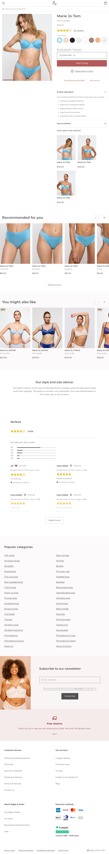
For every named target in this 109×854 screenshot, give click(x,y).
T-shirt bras (10, 587)
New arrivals (62, 555)
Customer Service (12, 750)
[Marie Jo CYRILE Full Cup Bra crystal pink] (80, 328)
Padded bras (63, 577)
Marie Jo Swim (64, 646)
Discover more (54, 284)
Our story (8, 818)
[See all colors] (104, 40)
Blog (58, 783)
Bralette (60, 582)
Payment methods (13, 771)
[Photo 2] (21, 80)
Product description (65, 92)
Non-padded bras (13, 582)
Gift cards (9, 555)
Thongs (8, 619)
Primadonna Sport (66, 641)
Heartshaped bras (65, 593)
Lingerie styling (63, 758)
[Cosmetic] (91, 40)
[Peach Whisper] (97, 40)
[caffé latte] (66, 40)
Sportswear (62, 630)
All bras (60, 561)
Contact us (9, 790)
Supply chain (63, 850)
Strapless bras (11, 603)
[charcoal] (72, 40)
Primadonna (11, 635)
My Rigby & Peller (12, 812)
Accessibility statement (46, 850)
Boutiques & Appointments (17, 825)
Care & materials (64, 124)
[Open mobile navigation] (3, 3)
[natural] (78, 40)
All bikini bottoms (13, 630)
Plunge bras (10, 598)
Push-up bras (11, 593)
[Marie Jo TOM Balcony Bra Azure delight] (87, 147)
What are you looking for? (16, 9)
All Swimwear (63, 619)
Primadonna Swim (14, 641)
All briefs (8, 566)
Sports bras (62, 603)
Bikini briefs (62, 609)
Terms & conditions (25, 850)
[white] (85, 40)
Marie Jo (8, 646)
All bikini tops (11, 625)
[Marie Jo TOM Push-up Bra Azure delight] (66, 183)
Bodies (59, 566)
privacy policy (78, 688)
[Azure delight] (59, 40)
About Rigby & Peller (14, 804)
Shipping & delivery (13, 777)
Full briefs (9, 614)
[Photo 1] (9, 80)
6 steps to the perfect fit (67, 777)
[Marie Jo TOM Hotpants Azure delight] (80, 243)
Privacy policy (9, 850)
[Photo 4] (45, 80)
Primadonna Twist (66, 635)
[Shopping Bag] (105, 3)
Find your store (63, 764)
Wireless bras (63, 598)
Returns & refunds (12, 783)
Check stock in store (84, 71)
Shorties (60, 614)
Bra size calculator (64, 49)
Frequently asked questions (17, 758)
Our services (62, 750)
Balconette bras (64, 587)
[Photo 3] (33, 80)
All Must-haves (12, 561)
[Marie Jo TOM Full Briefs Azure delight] (15, 243)
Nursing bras (11, 609)
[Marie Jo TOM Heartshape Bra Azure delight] (66, 147)
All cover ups (63, 571)
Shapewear (10, 571)
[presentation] (96, 218)
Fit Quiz (59, 771)
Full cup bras (11, 577)
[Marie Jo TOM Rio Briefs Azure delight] (47, 243)
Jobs (6, 831)
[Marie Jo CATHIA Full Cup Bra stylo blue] (47, 328)
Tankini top (62, 625)
